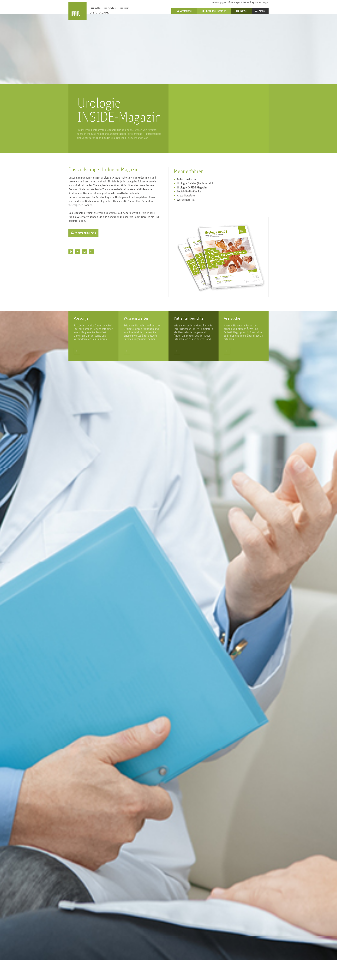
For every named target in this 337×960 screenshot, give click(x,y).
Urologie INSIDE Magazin (192, 187)
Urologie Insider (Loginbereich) (195, 183)
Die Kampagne (219, 2)
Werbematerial (185, 199)
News (243, 10)
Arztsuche (232, 318)
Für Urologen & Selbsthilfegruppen (244, 2)
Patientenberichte (188, 318)
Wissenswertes (136, 318)
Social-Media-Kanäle (189, 191)
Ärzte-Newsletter (187, 195)
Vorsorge (81, 318)
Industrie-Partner (187, 179)
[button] (70, 251)
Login (266, 2)
